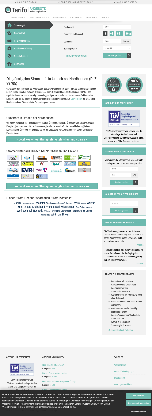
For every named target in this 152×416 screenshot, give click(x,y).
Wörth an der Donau (28, 203)
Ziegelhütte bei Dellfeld (82, 210)
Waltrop (91, 203)
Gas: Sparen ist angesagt (53, 365)
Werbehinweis (120, 365)
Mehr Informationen (138, 411)
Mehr (104, 17)
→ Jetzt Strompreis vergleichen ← (52, 139)
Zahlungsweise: (70, 48)
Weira (76, 203)
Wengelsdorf (53, 206)
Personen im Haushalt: (73, 34)
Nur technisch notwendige (138, 403)
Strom (54, 376)
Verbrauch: (68, 41)
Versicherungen (38, 17)
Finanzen (75, 17)
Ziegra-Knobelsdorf (34, 206)
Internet (91, 17)
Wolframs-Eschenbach (61, 210)
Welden (83, 203)
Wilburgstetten (45, 215)
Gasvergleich (76, 98)
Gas (53, 368)
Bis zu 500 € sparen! (76, 55)
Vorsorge (58, 17)
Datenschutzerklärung (85, 403)
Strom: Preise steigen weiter (54, 373)
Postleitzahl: (69, 27)
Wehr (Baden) (80, 207)
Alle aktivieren (138, 395)
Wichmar (40, 203)
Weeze (69, 203)
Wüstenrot (89, 207)
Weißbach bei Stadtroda (30, 210)
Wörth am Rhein (60, 214)
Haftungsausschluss (123, 384)
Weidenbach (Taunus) (55, 203)
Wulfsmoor (47, 211)
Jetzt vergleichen (115, 55)
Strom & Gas (17, 17)
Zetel (20, 206)
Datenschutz (119, 377)
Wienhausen (68, 206)
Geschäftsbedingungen (124, 371)
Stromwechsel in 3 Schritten (121, 330)
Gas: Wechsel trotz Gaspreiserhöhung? (59, 381)
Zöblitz (17, 203)
